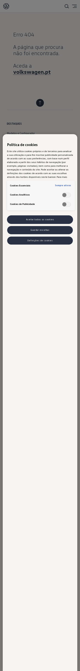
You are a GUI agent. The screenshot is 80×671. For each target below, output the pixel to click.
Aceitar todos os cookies (40, 219)
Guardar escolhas (39, 230)
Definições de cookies (40, 240)
